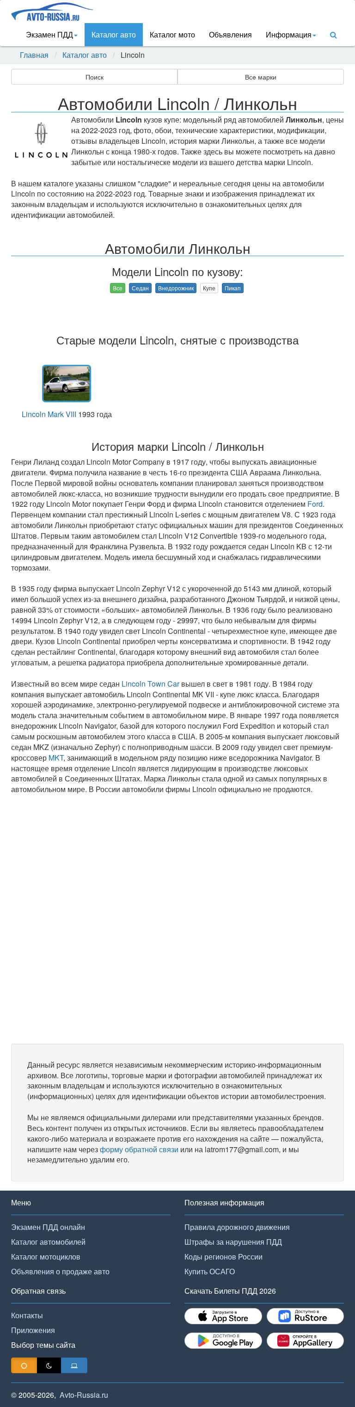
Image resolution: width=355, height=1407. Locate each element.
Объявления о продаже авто (60, 1271)
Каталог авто (114, 34)
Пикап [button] (233, 288)
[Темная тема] (49, 1365)
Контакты (27, 1315)
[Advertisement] (177, 919)
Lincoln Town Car (150, 683)
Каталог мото (172, 34)
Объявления (230, 34)
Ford (315, 503)
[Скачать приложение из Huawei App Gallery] (305, 1341)
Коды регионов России (223, 1256)
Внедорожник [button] (176, 288)
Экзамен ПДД (49, 34)
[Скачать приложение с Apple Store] (223, 1316)
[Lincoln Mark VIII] (66, 383)
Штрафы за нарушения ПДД (233, 1241)
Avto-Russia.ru (84, 1394)
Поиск (95, 76)
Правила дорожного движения (237, 1227)
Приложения (33, 1330)
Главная (34, 55)
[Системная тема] (74, 1365)
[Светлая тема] (24, 1365)
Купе (209, 288)
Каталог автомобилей (48, 1241)
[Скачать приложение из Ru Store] (305, 1316)
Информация (289, 34)
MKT (56, 757)
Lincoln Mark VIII (49, 414)
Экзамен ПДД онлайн (48, 1227)
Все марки (260, 76)
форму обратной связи (139, 1149)
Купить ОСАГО (209, 1271)
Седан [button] (140, 288)
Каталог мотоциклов (45, 1256)
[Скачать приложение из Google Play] (223, 1341)
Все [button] (117, 288)
